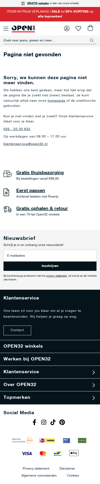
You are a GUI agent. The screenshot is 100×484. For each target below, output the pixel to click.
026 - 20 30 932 (16, 129)
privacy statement (56, 276)
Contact (17, 330)
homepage (56, 101)
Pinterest (62, 422)
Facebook (34, 422)
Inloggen (66, 28)
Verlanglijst (78, 28)
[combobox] (50, 40)
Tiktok (53, 422)
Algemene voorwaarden (39, 475)
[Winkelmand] (90, 28)
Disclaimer (67, 468)
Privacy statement (36, 468)
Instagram (44, 422)
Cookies (73, 475)
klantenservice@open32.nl (25, 144)
